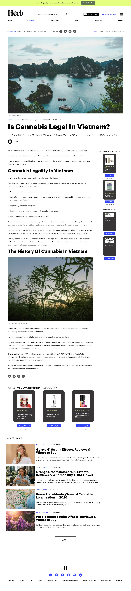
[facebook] (60, 31)
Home (10, 120)
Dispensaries (54, 21)
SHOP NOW (109, 175)
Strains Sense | (43, 445)
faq (31, 580)
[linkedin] (74, 31)
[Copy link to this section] (91, 169)
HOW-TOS (30, 21)
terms (22, 580)
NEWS (10, 21)
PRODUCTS (99, 21)
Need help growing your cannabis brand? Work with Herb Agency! (57, 3)
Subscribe (92, 14)
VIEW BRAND (110, 234)
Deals (77, 21)
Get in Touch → (88, 3)
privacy (12, 580)
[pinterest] (70, 31)
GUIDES (120, 21)
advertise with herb (109, 14)
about (40, 580)
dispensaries (52, 580)
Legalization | (42, 490)
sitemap (119, 580)
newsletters (106, 580)
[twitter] (65, 31)
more (65, 540)
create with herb (89, 580)
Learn (16, 120)
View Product (109, 178)
